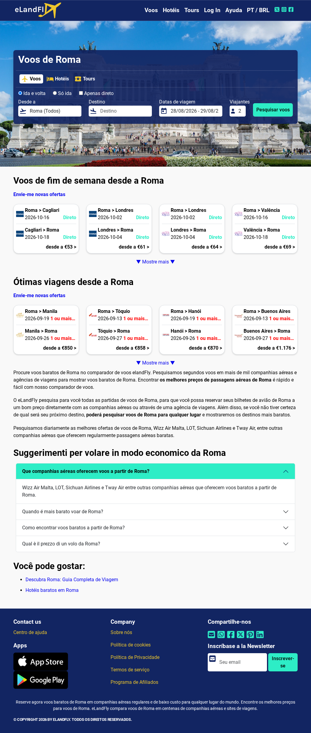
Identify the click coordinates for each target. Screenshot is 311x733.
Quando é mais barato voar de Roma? (62, 511)
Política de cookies (131, 645)
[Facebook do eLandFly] (291, 9)
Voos (151, 10)
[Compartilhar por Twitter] (240, 638)
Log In (212, 10)
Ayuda (233, 10)
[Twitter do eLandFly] (277, 9)
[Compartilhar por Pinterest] (250, 638)
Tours (191, 10)
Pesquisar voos (273, 110)
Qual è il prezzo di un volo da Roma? (61, 544)
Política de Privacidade (135, 657)
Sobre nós (121, 632)
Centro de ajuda (30, 632)
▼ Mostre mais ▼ (155, 262)
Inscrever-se (283, 662)
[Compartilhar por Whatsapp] (221, 638)
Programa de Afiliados (134, 682)
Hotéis (171, 10)
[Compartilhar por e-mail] (211, 638)
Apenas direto (98, 93)
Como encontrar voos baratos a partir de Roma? (73, 528)
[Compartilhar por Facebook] (230, 638)
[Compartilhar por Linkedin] (260, 638)
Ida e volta (34, 93)
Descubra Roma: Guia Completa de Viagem (72, 579)
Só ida (64, 93)
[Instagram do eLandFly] (284, 9)
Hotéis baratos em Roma (52, 590)
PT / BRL (258, 10)
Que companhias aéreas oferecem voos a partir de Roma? (85, 471)
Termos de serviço (130, 670)
